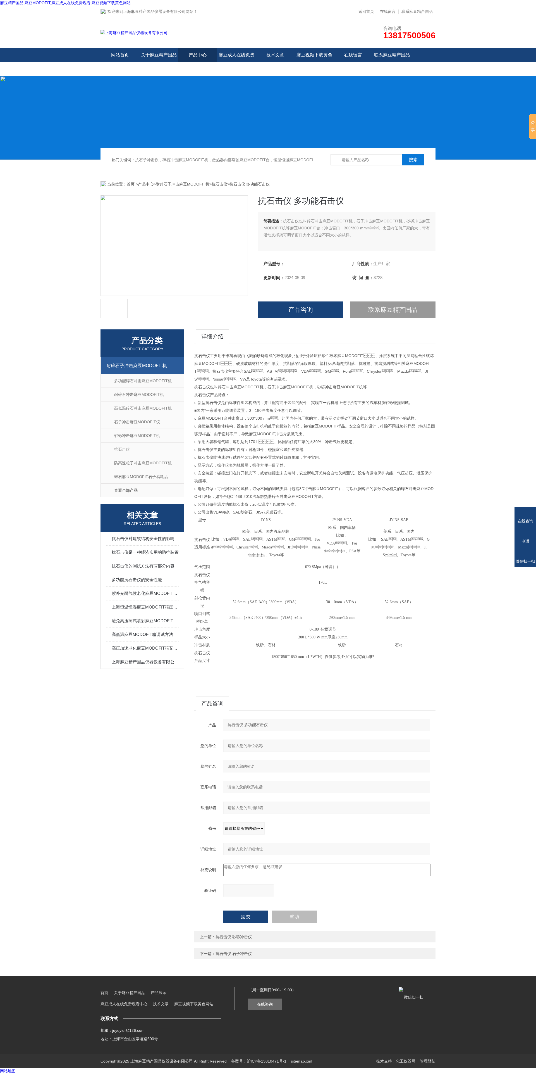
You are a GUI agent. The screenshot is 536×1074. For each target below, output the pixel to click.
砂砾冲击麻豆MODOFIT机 (137, 435)
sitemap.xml (301, 1061)
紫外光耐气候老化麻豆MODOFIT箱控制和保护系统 (145, 593)
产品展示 (158, 992)
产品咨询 (300, 309)
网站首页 (120, 55)
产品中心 (198, 55)
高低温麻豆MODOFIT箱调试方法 (142, 634)
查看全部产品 (126, 490)
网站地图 (8, 1071)
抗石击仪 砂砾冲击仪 (234, 937)
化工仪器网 (405, 1061)
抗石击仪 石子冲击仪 (234, 953)
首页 (131, 184)
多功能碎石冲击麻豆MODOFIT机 (143, 381)
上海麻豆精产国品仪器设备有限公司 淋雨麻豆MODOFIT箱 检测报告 (145, 661)
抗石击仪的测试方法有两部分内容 (143, 566)
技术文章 (275, 55)
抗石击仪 (219, 184)
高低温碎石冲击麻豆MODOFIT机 (143, 408)
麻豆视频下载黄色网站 (314, 62)
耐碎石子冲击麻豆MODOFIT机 (182, 184)
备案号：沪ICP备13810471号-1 (258, 1061)
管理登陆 (428, 1061)
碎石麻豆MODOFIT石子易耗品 (141, 476)
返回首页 (366, 11)
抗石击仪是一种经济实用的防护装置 (145, 552)
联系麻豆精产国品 (417, 11)
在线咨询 (265, 1004)
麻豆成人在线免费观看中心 (236, 62)
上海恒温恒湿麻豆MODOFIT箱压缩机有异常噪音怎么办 (145, 607)
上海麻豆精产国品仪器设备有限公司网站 (158, 11)
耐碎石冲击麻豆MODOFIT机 (139, 394)
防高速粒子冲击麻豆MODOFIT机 (143, 463)
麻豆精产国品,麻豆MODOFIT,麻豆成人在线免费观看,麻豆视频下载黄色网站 (65, 3)
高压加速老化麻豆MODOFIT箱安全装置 (145, 648)
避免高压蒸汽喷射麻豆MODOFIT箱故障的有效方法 (145, 620)
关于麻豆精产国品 (159, 55)
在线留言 (388, 11)
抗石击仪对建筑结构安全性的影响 (143, 538)
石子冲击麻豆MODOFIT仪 (137, 422)
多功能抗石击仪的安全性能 (137, 579)
